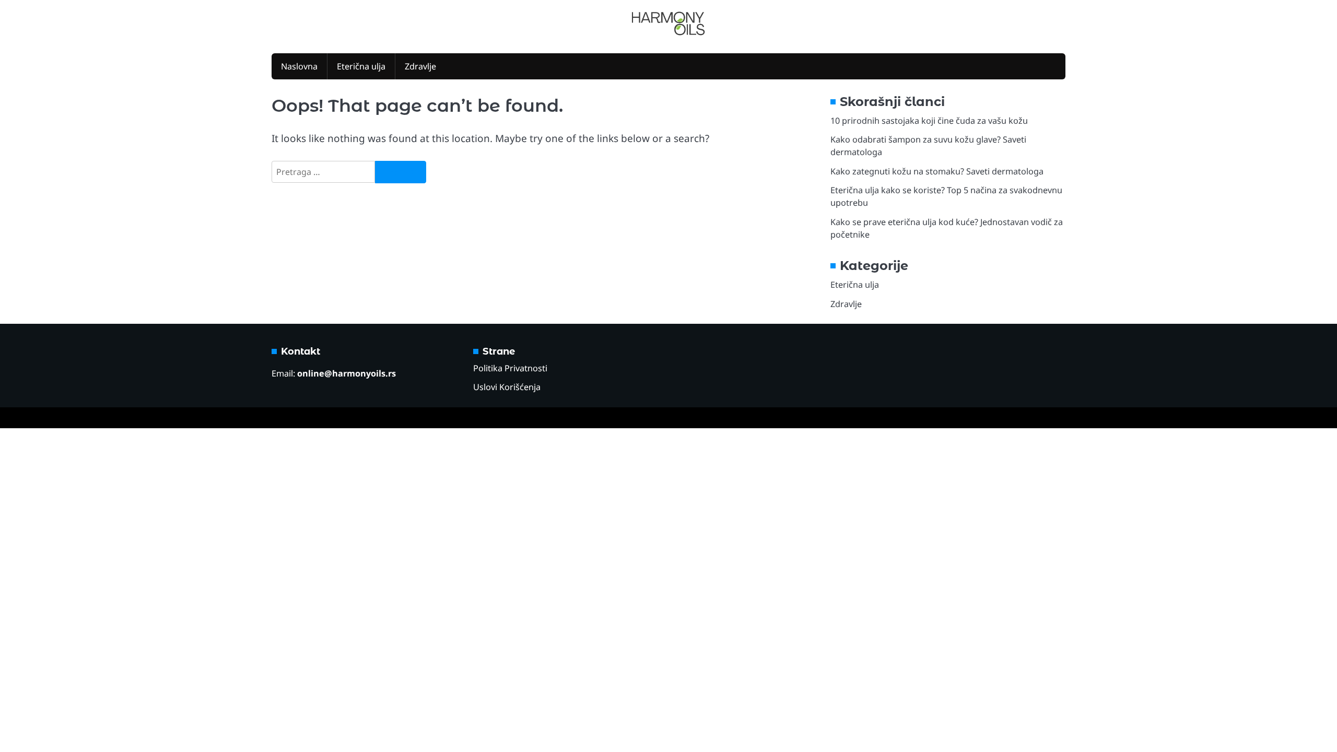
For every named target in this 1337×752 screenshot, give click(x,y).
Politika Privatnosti (510, 368)
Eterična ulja (361, 66)
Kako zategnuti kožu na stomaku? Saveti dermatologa (936, 171)
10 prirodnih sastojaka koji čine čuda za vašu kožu (929, 120)
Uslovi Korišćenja (507, 387)
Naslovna (299, 66)
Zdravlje (420, 66)
